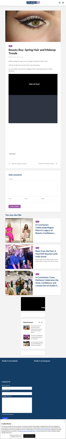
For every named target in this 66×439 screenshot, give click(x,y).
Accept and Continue (29, 436)
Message (7, 396)
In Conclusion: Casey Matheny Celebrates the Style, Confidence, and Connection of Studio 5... (47, 281)
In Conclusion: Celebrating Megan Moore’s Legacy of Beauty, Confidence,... (45, 228)
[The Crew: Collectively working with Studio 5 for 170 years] (26, 337)
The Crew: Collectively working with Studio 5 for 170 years (36, 337)
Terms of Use (39, 429)
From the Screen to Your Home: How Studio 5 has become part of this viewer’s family (36, 329)
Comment (11, 179)
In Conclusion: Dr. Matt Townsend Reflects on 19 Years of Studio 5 (37, 343)
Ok (64, 421)
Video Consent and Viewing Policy (27, 431)
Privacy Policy (46, 429)
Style (10, 46)
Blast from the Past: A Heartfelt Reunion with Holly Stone (46, 254)
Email (26, 198)
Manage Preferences (16, 436)
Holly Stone (12, 154)
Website (43, 198)
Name (10, 198)
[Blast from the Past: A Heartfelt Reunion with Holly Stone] (19, 256)
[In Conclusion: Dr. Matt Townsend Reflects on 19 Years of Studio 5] (26, 343)
